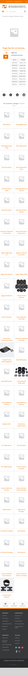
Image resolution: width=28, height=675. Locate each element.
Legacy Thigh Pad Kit (21, 274)
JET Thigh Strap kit (6, 467)
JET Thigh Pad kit (7, 445)
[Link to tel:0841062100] (25, 11)
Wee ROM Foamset (6, 381)
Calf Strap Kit (21, 531)
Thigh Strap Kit (6, 509)
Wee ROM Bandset (21, 360)
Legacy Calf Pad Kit (6, 295)
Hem (3, 16)
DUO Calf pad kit (6, 167)
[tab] (6, 53)
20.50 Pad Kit (6, 124)
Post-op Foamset (6, 317)
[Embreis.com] (14, 5)
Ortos (5, 16)
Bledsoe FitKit (7, 424)
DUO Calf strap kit (6, 210)
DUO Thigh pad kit (21, 146)
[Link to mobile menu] (3, 11)
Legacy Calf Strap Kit (7, 274)
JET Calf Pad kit (21, 445)
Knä (8, 16)
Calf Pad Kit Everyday (7, 531)
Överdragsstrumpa (21, 124)
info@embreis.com (18, 1)
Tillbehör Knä (11, 16)
